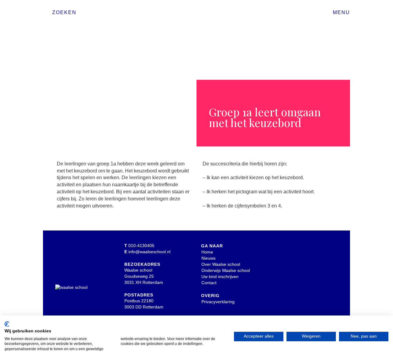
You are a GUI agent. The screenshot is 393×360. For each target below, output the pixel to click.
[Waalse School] (196, 14)
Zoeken (64, 12)
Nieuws (208, 258)
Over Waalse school (220, 264)
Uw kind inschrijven (220, 276)
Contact (208, 282)
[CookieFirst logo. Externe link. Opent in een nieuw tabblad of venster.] (7, 324)
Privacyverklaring (218, 301)
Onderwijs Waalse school (225, 270)
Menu (341, 12)
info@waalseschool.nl (149, 251)
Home (207, 252)
